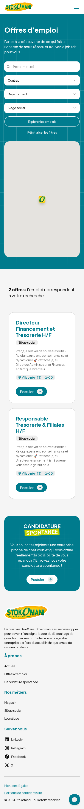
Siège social (12, 710)
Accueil (9, 666)
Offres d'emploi (15, 674)
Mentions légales (16, 786)
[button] (75, 7)
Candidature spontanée (21, 682)
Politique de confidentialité (23, 793)
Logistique (11, 718)
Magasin (10, 702)
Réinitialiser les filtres (42, 132)
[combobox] (42, 80)
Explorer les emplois (42, 121)
